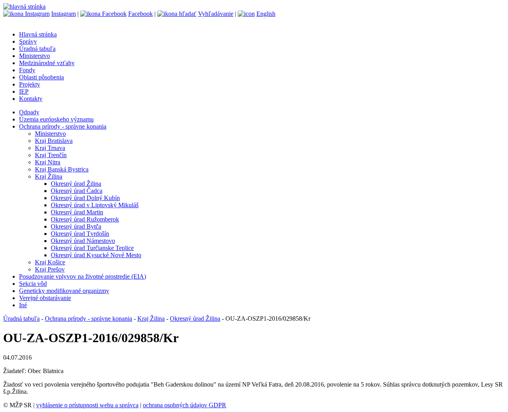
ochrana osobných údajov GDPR (184, 405)
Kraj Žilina (48, 176)
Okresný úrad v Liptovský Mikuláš (95, 205)
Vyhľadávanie (215, 13)
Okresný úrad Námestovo (83, 240)
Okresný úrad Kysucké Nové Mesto (96, 255)
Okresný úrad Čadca (76, 190)
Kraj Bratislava (54, 140)
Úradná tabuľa (37, 48)
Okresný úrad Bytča (76, 226)
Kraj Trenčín (51, 155)
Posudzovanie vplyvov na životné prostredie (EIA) (82, 276)
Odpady (29, 112)
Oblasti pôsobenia (41, 77)
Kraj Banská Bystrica (62, 169)
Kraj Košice (50, 262)
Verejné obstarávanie (45, 298)
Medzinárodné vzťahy (47, 63)
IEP (24, 91)
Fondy (27, 70)
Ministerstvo (34, 55)
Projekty (29, 84)
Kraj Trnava (50, 147)
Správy (28, 41)
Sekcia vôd (33, 283)
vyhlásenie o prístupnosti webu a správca (87, 405)
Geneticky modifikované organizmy (64, 290)
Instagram (63, 13)
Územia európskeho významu (56, 119)
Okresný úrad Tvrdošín (80, 233)
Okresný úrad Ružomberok (85, 219)
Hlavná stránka (38, 34)
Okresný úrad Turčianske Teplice (92, 248)
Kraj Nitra (47, 162)
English (265, 13)
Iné (23, 305)
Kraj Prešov (50, 269)
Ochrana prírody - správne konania (62, 126)
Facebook (140, 13)
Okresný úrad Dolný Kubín (85, 197)
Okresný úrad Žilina (76, 183)
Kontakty (30, 98)
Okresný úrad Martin (77, 212)
